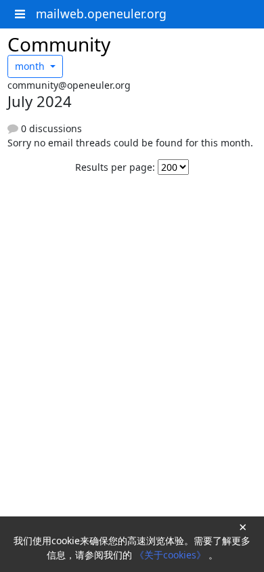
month (31, 66)
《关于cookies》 (171, 554)
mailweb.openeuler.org (101, 13)
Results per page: (115, 167)
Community (58, 44)
